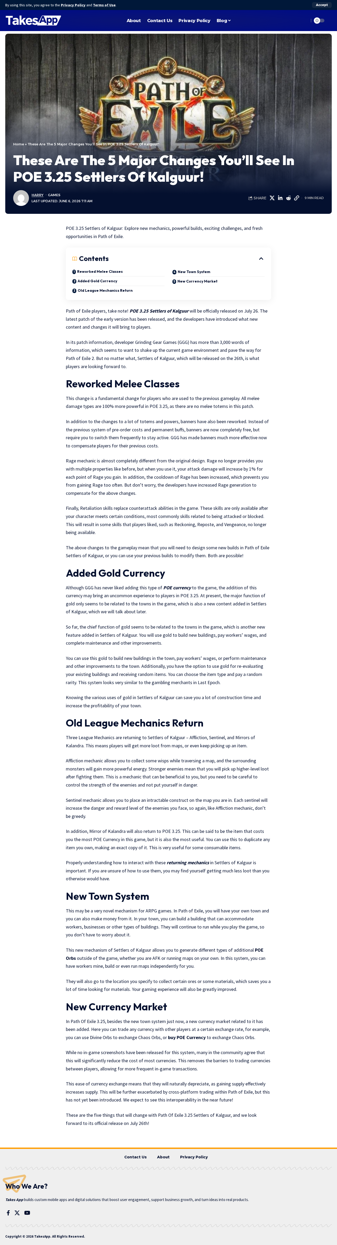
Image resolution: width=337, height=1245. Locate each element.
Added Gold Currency (97, 281)
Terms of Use (104, 5)
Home (18, 144)
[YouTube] (27, 1212)
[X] (17, 1212)
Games (54, 195)
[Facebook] (8, 1212)
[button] (322, 5)
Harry (37, 195)
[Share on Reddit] (288, 198)
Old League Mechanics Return (105, 290)
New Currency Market (197, 281)
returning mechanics (188, 862)
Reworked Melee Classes (100, 271)
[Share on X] (272, 198)
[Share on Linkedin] (280, 198)
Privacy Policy (73, 5)
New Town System (194, 271)
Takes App (14, 1199)
